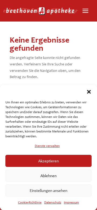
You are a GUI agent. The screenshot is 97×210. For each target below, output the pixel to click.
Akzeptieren (48, 161)
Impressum (71, 202)
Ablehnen (48, 175)
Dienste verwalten (47, 146)
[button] (89, 91)
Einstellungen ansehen (48, 190)
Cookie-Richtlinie (29, 202)
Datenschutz (52, 202)
